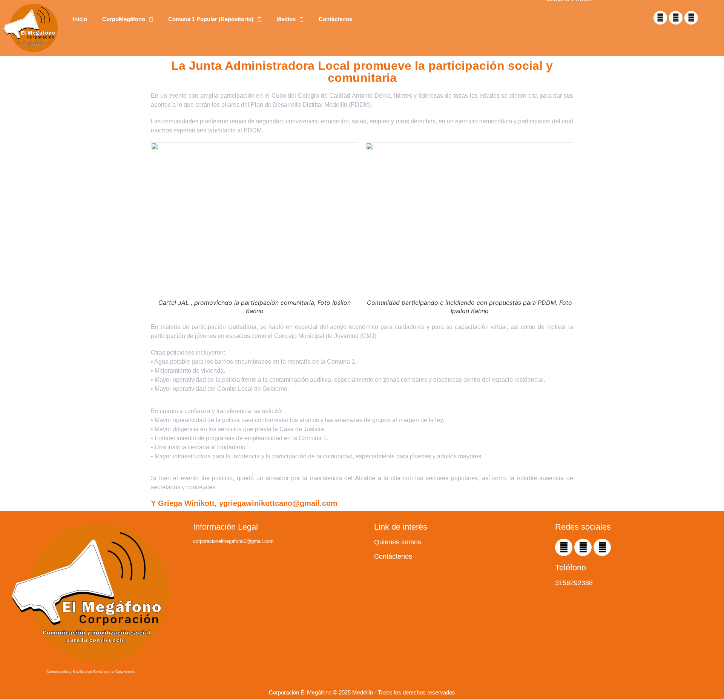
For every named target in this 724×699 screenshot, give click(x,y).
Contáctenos (335, 19)
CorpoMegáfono (123, 19)
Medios (286, 19)
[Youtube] (676, 18)
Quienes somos (397, 542)
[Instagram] (691, 18)
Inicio (80, 19)
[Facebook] (660, 18)
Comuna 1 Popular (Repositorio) (210, 19)
